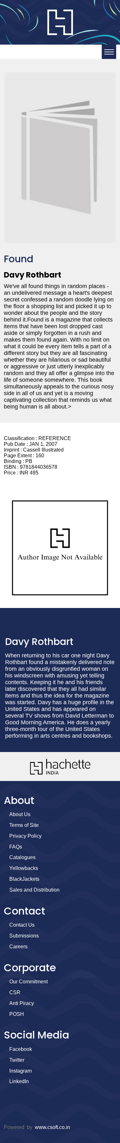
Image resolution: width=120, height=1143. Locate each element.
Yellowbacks (23, 868)
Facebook (20, 1049)
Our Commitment (28, 981)
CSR (14, 992)
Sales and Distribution (34, 890)
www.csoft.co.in (52, 1127)
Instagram (20, 1071)
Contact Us (22, 925)
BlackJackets (24, 879)
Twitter (16, 1060)
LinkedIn (19, 1081)
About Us (19, 814)
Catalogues (22, 857)
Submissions (24, 935)
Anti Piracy (21, 1003)
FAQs (15, 847)
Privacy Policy (25, 836)
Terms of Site (24, 825)
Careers (18, 946)
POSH (16, 1014)
